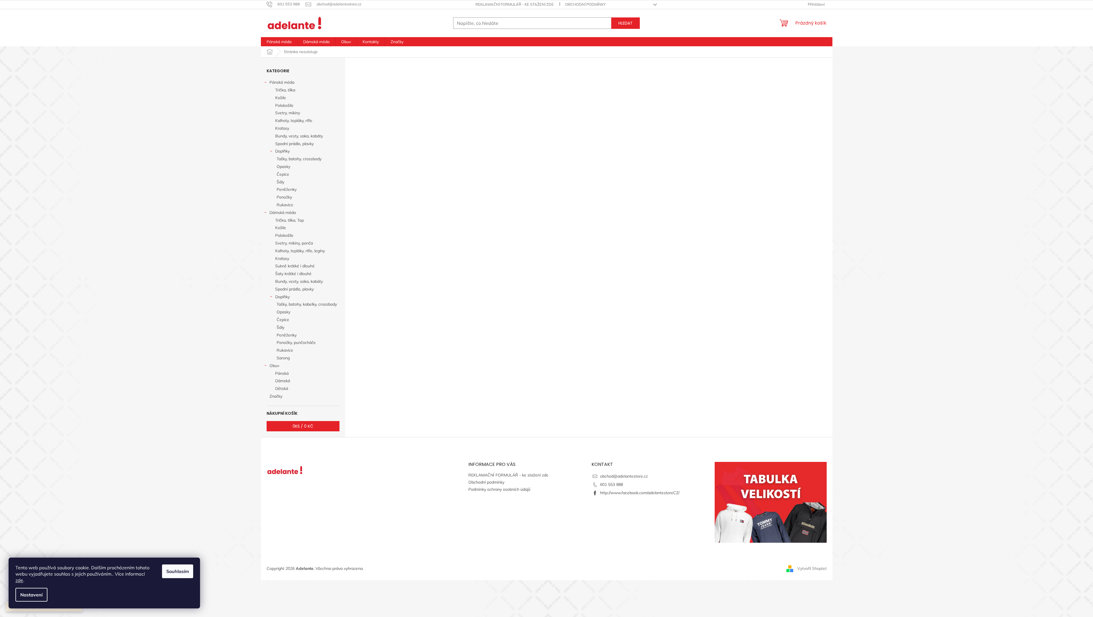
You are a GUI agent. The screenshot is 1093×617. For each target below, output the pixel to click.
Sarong (283, 357)
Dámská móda (282, 212)
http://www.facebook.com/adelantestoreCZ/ (640, 492)
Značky (275, 396)
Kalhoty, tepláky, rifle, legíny (300, 250)
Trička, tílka (285, 90)
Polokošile (284, 105)
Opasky (283, 166)
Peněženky (287, 189)
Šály (280, 182)
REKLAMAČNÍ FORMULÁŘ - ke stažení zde (514, 4)
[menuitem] (279, 41)
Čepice (283, 174)
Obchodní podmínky (585, 4)
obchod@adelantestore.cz (624, 476)
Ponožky (284, 197)
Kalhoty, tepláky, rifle (293, 120)
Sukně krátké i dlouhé (295, 266)
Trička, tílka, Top (289, 220)
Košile (280, 97)
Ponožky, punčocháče (296, 342)
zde (19, 580)
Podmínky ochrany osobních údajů (499, 489)
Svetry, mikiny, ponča (294, 243)
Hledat (625, 23)
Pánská (282, 373)
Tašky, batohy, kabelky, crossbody (307, 304)
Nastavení (31, 595)
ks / (303, 426)
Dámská (282, 380)
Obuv (274, 365)
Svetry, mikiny (287, 112)
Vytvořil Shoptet (812, 568)
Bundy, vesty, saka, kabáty (299, 136)
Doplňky (282, 151)
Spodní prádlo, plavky (294, 143)
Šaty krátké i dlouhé (293, 273)
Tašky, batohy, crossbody (299, 158)
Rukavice (285, 204)
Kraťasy (282, 128)
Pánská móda (281, 82)
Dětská (281, 388)
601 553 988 (611, 484)
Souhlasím (177, 571)
